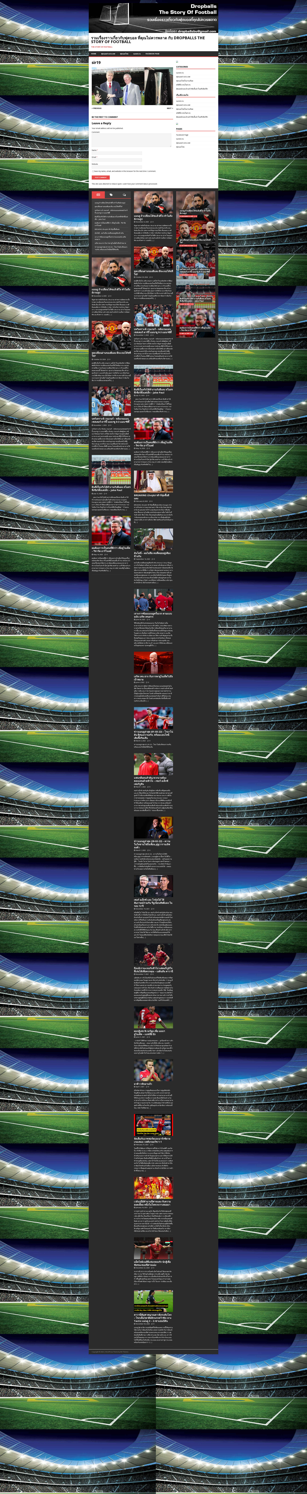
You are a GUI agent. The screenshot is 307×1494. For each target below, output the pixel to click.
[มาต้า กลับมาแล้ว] (153, 1080)
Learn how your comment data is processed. (140, 184)
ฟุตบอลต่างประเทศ (108, 54)
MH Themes (124, 1352)
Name (94, 150)
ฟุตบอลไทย (124, 54)
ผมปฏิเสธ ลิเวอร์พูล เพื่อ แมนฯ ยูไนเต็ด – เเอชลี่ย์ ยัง (149, 1032)
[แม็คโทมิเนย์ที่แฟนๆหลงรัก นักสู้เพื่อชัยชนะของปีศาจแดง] (153, 1258)
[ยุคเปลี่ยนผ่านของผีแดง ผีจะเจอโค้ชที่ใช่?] (111, 349)
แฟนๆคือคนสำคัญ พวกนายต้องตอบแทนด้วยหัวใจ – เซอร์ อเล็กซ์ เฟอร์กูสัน (151, 781)
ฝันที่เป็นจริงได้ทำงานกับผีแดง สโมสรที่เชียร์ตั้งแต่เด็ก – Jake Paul (111, 488)
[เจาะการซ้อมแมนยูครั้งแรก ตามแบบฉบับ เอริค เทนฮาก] (153, 609)
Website (95, 164)
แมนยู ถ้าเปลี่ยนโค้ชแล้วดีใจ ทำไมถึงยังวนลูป (110, 203)
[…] (111, 314)
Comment (96, 132)
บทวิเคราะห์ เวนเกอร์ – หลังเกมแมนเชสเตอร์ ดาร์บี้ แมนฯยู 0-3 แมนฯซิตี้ (110, 420)
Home (93, 54)
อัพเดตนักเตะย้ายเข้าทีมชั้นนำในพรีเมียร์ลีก (192, 89)
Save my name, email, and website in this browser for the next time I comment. (125, 171)
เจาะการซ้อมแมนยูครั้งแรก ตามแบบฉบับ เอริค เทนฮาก (153, 615)
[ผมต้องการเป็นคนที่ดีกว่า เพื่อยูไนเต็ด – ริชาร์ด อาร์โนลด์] (111, 544)
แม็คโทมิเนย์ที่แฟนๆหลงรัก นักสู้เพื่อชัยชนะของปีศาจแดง (152, 1263)
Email (94, 157)
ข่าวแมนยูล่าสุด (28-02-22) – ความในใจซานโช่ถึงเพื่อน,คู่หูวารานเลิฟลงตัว (152, 844)
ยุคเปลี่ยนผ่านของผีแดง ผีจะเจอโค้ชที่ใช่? (109, 206)
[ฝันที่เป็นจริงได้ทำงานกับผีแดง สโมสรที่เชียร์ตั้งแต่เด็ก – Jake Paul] (111, 483)
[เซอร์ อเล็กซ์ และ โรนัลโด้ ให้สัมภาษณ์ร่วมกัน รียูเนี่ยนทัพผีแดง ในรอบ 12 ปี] (153, 896)
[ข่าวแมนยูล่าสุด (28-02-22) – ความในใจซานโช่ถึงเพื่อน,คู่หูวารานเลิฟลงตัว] (153, 837)
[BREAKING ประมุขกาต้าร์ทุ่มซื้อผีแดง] (153, 491)
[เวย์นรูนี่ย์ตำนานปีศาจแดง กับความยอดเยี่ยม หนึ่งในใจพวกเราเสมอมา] (153, 1197)
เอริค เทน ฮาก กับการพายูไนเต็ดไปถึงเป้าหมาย (110, 243)
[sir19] (132, 103)
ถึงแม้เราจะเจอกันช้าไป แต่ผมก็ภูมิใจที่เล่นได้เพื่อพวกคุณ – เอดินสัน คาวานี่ (153, 970)
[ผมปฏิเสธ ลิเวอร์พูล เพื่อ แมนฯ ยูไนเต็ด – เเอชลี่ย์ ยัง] (153, 1027)
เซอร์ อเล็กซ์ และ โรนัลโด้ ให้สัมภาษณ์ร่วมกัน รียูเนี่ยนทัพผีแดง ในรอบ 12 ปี (153, 903)
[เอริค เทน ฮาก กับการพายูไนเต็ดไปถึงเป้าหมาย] (153, 672)
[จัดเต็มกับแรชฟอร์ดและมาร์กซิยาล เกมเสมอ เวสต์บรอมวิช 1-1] (153, 1135)
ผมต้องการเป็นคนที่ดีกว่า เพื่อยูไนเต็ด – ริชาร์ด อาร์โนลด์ (111, 549)
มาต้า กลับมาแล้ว (143, 1083)
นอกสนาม (137, 54)
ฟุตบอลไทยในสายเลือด (184, 81)
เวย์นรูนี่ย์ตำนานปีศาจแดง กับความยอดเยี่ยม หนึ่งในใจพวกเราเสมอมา (152, 1203)
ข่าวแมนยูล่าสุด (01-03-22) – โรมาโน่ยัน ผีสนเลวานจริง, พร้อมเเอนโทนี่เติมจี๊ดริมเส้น (153, 735)
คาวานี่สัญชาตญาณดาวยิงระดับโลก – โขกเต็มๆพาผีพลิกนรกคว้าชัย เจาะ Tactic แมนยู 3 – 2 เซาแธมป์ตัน (153, 1318)
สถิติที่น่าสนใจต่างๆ (183, 85)
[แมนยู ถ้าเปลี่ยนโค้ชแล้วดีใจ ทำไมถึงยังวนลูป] (111, 285)
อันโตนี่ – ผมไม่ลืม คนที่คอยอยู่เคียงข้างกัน (109, 233)
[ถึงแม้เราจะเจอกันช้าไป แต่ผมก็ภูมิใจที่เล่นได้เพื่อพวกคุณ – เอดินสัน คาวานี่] (153, 964)
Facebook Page (152, 54)
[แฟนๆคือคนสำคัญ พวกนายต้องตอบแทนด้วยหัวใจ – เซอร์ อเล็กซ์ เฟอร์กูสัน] (153, 774)
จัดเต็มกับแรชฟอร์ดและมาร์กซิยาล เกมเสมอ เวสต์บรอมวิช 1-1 (152, 1140)
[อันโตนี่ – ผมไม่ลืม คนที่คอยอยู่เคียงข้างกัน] (153, 549)
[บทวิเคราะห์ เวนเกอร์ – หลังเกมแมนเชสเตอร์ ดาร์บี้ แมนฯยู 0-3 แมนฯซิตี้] (111, 415)
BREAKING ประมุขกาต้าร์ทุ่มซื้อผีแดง (107, 229)
